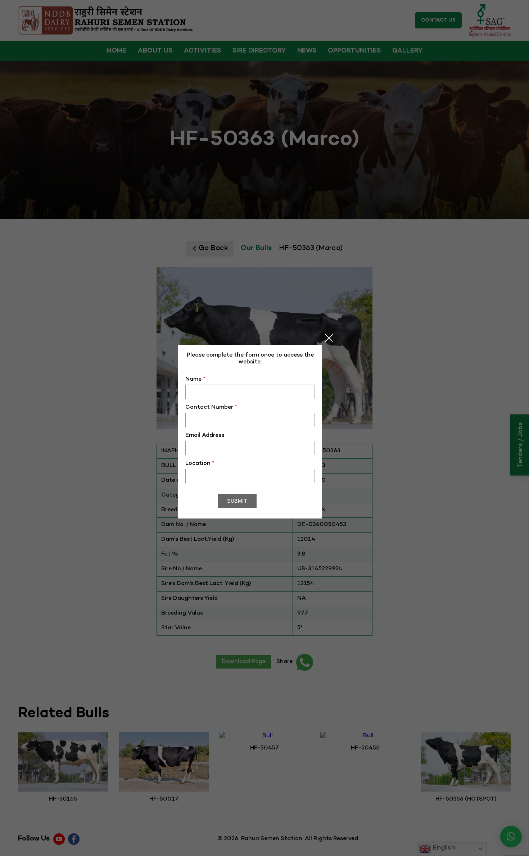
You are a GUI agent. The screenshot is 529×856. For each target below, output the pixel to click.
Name (195, 379)
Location (199, 464)
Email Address (204, 435)
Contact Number (211, 407)
